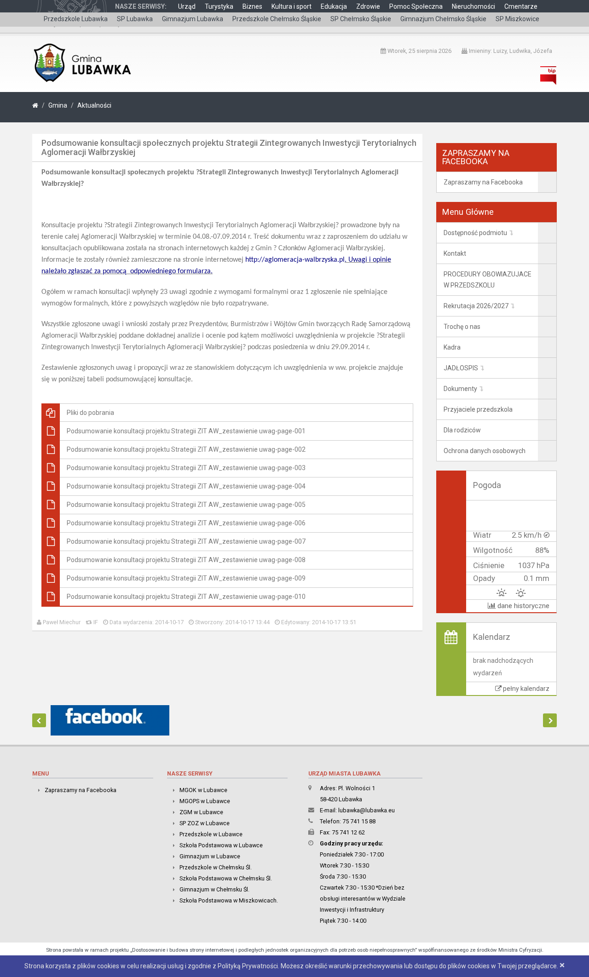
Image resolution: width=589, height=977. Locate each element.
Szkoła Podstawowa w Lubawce (221, 845)
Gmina (57, 105)
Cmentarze (520, 6)
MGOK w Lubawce (203, 790)
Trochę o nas (462, 326)
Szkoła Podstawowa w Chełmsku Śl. (225, 878)
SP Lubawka (135, 19)
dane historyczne (522, 606)
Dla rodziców (462, 430)
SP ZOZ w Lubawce (204, 823)
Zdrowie (368, 6)
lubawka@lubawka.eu (366, 810)
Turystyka (219, 6)
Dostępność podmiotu (475, 232)
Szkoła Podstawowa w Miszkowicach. (228, 900)
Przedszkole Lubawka (76, 19)
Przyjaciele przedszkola (478, 409)
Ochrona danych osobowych (484, 450)
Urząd (187, 6)
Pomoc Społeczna (416, 6)
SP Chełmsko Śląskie (360, 19)
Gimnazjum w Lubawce (209, 856)
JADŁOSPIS (461, 368)
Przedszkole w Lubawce (211, 834)
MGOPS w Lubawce (204, 801)
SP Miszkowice (517, 19)
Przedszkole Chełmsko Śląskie (276, 19)
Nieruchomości (473, 6)
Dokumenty (460, 388)
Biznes (252, 6)
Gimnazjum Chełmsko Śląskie (443, 19)
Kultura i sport (291, 6)
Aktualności (94, 105)
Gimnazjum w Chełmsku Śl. (214, 889)
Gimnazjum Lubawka (192, 19)
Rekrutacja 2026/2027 (476, 306)
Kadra (452, 347)
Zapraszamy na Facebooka (483, 182)
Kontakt (455, 253)
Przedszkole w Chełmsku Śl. (215, 867)
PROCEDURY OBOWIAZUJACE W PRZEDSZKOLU (487, 279)
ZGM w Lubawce (201, 812)
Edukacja (334, 6)
